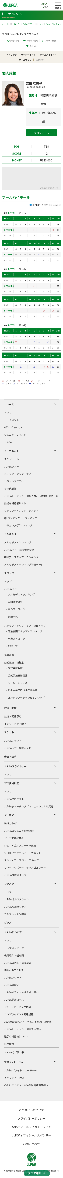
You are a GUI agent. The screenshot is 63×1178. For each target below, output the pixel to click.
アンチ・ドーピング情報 (17, 1007)
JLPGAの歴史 (11, 985)
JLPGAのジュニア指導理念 (19, 830)
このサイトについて (31, 1110)
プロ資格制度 (11, 783)
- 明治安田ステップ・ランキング (24, 631)
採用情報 (9, 1043)
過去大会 (33, 46)
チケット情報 (32, 40)
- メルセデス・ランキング (20, 594)
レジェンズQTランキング (18, 525)
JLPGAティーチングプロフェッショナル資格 (28, 806)
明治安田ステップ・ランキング (21, 557)
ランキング (10, 534)
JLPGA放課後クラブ (15, 875)
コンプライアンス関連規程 (18, 1014)
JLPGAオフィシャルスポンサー (21, 992)
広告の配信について (50, 187)
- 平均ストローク (15, 609)
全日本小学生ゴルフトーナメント (22, 853)
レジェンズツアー (14, 481)
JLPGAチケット (13, 740)
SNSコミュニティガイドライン (31, 1127)
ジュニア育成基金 (14, 838)
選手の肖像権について (16, 1036)
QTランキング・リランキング (20, 518)
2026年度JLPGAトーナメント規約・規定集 (28, 1021)
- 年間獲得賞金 (14, 602)
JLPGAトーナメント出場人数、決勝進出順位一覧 (31, 496)
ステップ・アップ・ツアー (18, 474)
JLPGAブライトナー (15, 766)
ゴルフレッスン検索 (15, 914)
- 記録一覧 (12, 616)
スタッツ (9, 573)
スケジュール (11, 459)
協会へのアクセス (14, 970)
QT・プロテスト (13, 427)
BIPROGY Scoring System (51, 205)
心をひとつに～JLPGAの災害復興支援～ (26, 1085)
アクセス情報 (50, 40)
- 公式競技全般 (14, 668)
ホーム (5, 24)
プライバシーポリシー (32, 1118)
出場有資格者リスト (15, 503)
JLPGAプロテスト (14, 799)
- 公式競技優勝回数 (16, 675)
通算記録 (9, 655)
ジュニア (9, 815)
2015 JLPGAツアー (24, 24)
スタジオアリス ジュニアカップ (21, 860)
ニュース (9, 404)
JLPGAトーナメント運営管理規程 (22, 1029)
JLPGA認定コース (14, 999)
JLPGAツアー (11, 466)
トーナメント (11, 420)
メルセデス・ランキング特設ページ (23, 564)
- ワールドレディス (16, 683)
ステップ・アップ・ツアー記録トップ (25, 625)
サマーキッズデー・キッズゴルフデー (25, 867)
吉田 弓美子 (35, 85)
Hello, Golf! (10, 823)
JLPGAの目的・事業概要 (17, 962)
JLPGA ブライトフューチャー (20, 1070)
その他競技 (10, 488)
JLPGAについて (13, 932)
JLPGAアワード (13, 977)
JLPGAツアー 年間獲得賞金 (19, 549)
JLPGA (8, 442)
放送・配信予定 (12, 716)
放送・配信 (14, 40)
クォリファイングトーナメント (21, 510)
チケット (9, 732)
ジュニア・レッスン (15, 434)
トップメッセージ (14, 948)
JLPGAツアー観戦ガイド (17, 748)
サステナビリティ (14, 1062)
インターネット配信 (15, 723)
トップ (8, 412)
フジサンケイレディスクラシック (20, 34)
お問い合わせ (31, 1144)
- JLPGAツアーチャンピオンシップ (25, 697)
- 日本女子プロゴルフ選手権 (21, 690)
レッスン (9, 883)
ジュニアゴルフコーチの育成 (20, 845)
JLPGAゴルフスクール (16, 899)
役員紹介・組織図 (14, 955)
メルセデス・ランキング (17, 542)
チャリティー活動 (14, 1077)
